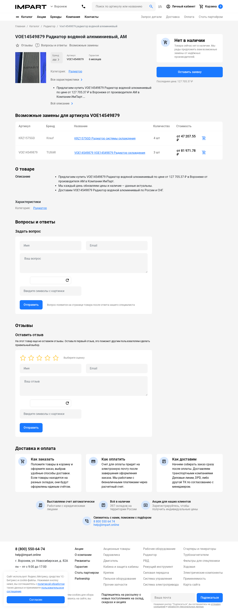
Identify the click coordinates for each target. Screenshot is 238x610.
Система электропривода (161, 584)
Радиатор (75, 71)
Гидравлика (111, 555)
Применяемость (194, 578)
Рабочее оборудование (159, 549)
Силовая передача (156, 572)
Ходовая (189, 566)
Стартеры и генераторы (199, 549)
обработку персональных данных (186, 606)
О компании (83, 555)
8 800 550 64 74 (104, 521)
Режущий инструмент (158, 566)
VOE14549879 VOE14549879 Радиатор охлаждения (109, 153)
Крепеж (108, 572)
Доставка (173, 17)
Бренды (56, 17)
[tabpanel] (119, 266)
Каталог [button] (27, 17)
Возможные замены (83, 45)
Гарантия (81, 566)
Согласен (35, 599)
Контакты (92, 17)
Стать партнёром (211, 17)
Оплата (189, 17)
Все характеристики (65, 79)
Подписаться (210, 597)
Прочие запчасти (115, 584)
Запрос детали (151, 17)
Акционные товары (116, 549)
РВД (146, 561)
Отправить (31, 304)
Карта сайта (191, 584)
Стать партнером (87, 572)
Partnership (82, 578)
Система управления (157, 578)
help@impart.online (106, 525)
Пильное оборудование (119, 578)
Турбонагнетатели (196, 555)
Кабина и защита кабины (121, 566)
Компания (73, 17)
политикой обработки (51, 583)
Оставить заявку (190, 72)
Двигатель (110, 561)
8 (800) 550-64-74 (30, 549)
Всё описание (60, 103)
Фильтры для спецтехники (201, 561)
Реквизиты (82, 561)
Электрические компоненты (203, 572)
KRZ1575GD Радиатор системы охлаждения (105, 138)
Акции (41, 17)
